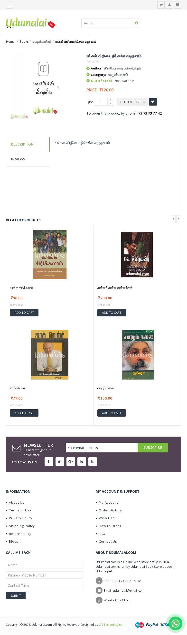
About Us (16, 502)
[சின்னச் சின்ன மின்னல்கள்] (137, 254)
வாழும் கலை (105, 388)
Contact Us (108, 541)
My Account (108, 502)
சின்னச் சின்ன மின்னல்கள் (114, 287)
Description (22, 144)
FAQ (102, 533)
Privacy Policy (20, 518)
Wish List (106, 518)
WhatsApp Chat (117, 600)
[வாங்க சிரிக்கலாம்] (50, 254)
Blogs (13, 541)
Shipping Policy (22, 526)
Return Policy (20, 533)
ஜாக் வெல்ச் (17, 388)
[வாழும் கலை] (137, 354)
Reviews (18, 159)
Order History (110, 510)
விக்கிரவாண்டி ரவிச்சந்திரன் (122, 68)
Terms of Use (20, 510)
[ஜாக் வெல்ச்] (50, 354)
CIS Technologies (110, 625)
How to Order (110, 526)
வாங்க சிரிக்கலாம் (21, 287)
